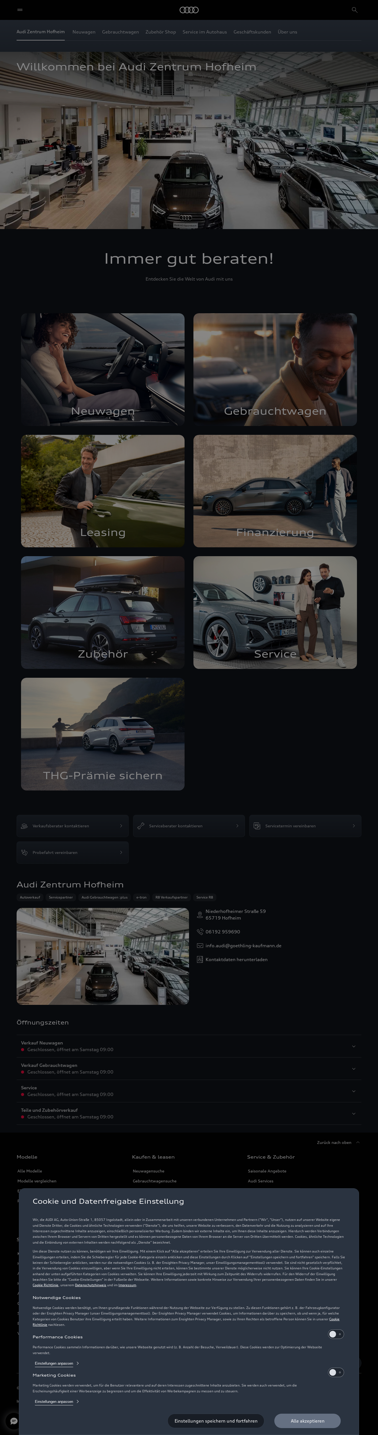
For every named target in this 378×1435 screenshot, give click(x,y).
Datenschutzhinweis (90, 1285)
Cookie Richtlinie (45, 1285)
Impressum (127, 1285)
